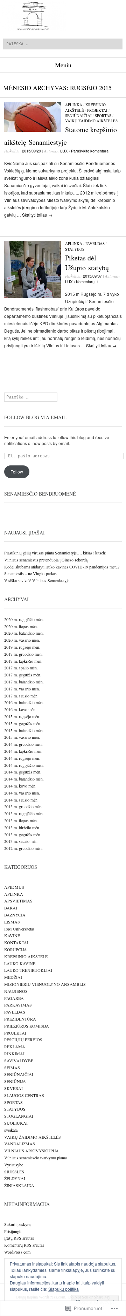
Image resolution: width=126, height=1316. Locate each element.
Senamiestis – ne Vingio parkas (30, 573)
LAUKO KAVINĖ (19, 963)
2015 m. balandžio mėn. (24, 730)
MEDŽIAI (13, 977)
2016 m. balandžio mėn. (24, 702)
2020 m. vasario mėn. (22, 640)
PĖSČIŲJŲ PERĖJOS (23, 1039)
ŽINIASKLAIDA (19, 1185)
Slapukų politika (63, 1289)
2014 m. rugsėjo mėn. (22, 758)
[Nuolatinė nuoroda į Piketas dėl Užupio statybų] (32, 296)
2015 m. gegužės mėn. (22, 723)
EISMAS (12, 922)
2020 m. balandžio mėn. (24, 633)
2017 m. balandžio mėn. (24, 681)
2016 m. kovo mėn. (20, 709)
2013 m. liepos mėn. (21, 820)
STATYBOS (74, 249)
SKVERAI (13, 1088)
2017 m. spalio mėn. (21, 667)
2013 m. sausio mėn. (21, 841)
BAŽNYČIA (15, 915)
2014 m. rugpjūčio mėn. (24, 765)
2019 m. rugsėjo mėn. (22, 647)
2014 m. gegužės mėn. (22, 772)
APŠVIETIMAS (18, 901)
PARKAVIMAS (18, 1005)
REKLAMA (14, 1046)
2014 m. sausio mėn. (21, 800)
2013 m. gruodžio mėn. (23, 806)
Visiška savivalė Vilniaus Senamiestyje (36, 580)
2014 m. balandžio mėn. (24, 779)
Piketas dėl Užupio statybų (87, 262)
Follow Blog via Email (35, 417)
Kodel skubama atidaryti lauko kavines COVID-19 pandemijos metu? (61, 567)
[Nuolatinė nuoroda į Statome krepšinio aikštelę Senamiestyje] (32, 130)
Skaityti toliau (37, 215)
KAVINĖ (12, 935)
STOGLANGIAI (18, 1116)
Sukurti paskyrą (17, 1224)
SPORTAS (103, 115)
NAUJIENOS (16, 991)
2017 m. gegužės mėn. (22, 674)
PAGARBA (14, 998)
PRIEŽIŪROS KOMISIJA (26, 1026)
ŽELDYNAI (14, 1178)
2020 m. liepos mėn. (21, 626)
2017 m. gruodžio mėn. (23, 654)
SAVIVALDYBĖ (18, 1060)
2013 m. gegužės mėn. (22, 834)
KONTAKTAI (16, 942)
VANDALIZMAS (19, 1143)
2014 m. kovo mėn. (20, 786)
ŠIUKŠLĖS (14, 1171)
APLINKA (73, 104)
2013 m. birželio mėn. (22, 827)
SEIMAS (12, 1067)
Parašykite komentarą (89, 151)
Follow (16, 472)
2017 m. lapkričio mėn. (23, 661)
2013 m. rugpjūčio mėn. (24, 813)
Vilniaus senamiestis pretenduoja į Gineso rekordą (46, 559)
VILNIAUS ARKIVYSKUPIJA (31, 1150)
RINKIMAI (14, 1053)
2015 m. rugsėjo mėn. (22, 716)
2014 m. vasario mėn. (22, 793)
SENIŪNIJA (15, 1081)
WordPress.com (17, 1252)
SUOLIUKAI (16, 1123)
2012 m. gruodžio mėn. (23, 848)
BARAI (10, 908)
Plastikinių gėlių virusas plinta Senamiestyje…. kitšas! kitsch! (55, 552)
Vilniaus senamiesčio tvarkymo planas (36, 1157)
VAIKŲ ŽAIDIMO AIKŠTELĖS (91, 120)
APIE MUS (14, 887)
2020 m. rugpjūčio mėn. (24, 619)
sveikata (11, 1130)
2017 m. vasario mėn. (22, 688)
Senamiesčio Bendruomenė (40, 493)
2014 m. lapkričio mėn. (23, 751)
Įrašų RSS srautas (19, 1238)
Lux (64, 151)
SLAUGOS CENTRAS (24, 1095)
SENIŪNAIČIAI (78, 115)
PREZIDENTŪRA (20, 1019)
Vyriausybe (13, 1164)
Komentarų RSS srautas (24, 1245)
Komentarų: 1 (87, 281)
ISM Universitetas (19, 929)
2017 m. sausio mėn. (21, 695)
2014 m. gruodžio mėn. (23, 744)
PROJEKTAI (97, 110)
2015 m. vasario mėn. (22, 737)
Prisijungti (12, 1231)
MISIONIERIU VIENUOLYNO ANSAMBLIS (45, 984)
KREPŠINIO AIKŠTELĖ (26, 956)
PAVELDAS (95, 243)
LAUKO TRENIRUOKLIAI (28, 970)
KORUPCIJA (15, 949)
